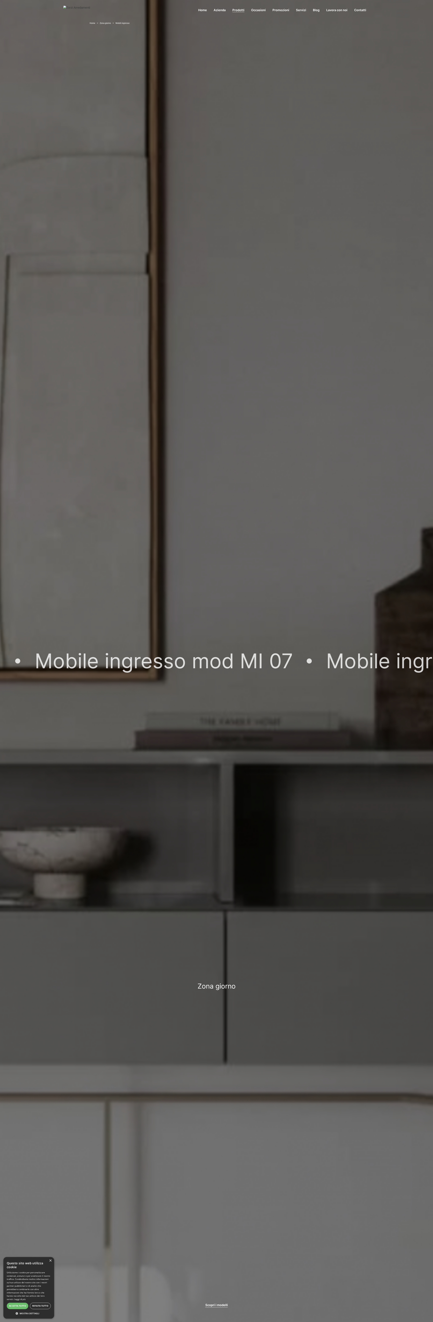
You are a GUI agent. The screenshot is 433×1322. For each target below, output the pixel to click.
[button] (29, 1313)
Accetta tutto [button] (17, 1305)
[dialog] (28, 1288)
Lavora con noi (336, 10)
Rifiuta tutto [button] (40, 1305)
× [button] (50, 1260)
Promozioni (280, 10)
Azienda (220, 10)
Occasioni (258, 10)
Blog (316, 10)
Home (202, 10)
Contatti (360, 10)
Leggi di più (20, 1299)
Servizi (301, 10)
